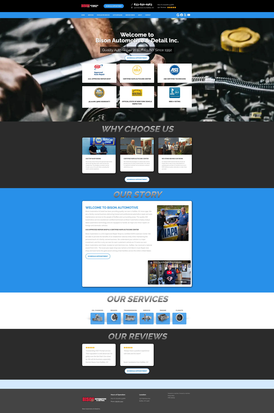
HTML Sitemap (171, 397)
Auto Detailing (117, 15)
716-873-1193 (119, 401)
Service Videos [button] (130, 15)
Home (83, 15)
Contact (148, 15)
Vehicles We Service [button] (103, 15)
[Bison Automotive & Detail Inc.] (89, 6)
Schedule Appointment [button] (114, 6)
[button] (178, 14)
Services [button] (91, 15)
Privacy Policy (171, 395)
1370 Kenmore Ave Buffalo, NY (144, 7)
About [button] (140, 15)
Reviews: (161, 7)
